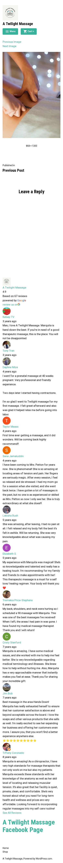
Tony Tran (8, 350)
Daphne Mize (10, 367)
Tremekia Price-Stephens (18, 600)
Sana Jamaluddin (13, 456)
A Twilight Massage (18, 24)
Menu (10, 32)
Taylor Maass (10, 426)
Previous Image (12, 41)
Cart (32, 31)
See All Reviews (12, 812)
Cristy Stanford (12, 642)
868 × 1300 (31, 146)
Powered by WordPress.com (37, 858)
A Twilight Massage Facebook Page (29, 826)
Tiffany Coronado (13, 752)
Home (6, 848)
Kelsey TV (8, 317)
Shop (5, 851)
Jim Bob (8, 693)
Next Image (9, 46)
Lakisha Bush (10, 515)
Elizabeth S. (9, 553)
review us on (10, 304)
